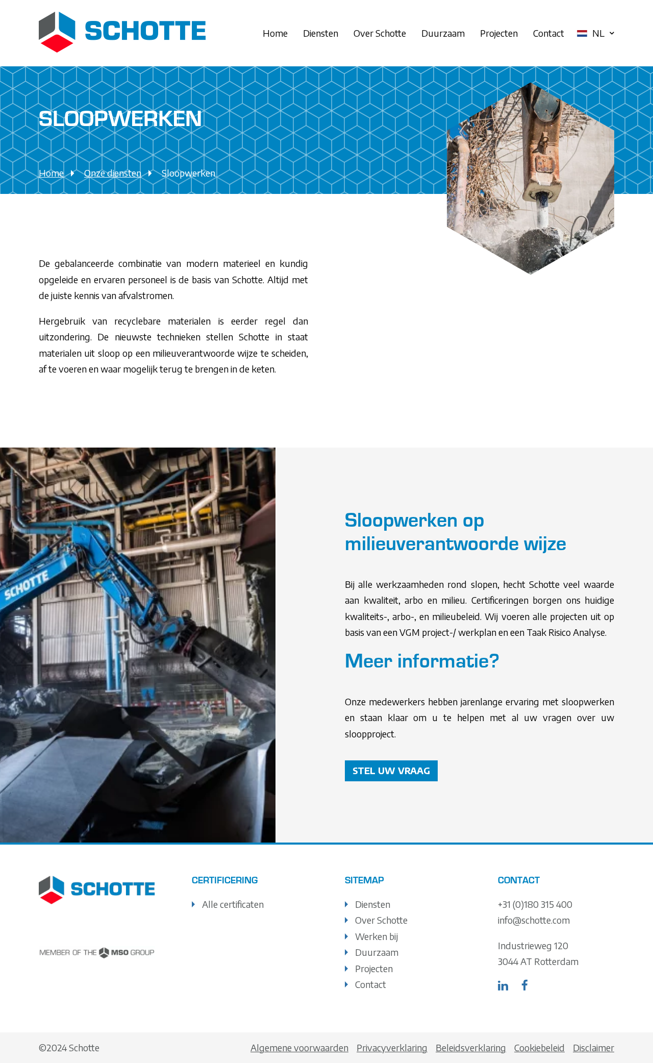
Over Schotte (380, 33)
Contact (548, 33)
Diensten (320, 33)
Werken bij (376, 936)
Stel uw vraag (391, 770)
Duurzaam (443, 33)
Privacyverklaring (392, 1047)
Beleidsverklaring (471, 1047)
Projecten (499, 33)
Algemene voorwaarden (299, 1047)
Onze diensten (112, 173)
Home (275, 33)
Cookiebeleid (539, 1047)
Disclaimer (593, 1047)
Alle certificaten (233, 904)
